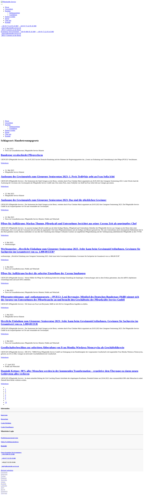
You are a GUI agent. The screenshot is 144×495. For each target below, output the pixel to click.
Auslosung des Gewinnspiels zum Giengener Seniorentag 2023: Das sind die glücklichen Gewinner (53, 200)
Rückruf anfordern (7, 470)
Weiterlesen (5, 163)
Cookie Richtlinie (6, 423)
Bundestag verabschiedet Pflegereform (22, 155)
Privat (7, 7)
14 (6, 402)
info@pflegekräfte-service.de (11, 28)
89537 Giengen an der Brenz (11, 30)
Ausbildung (13, 15)
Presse (7, 18)
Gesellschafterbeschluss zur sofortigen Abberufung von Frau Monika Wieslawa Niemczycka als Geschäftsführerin (62, 347)
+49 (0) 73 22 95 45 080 (9, 26)
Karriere (8, 11)
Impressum (4, 415)
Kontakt (7, 22)
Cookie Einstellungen (7, 427)
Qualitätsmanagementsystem (9, 438)
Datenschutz (4, 419)
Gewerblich (9, 9)
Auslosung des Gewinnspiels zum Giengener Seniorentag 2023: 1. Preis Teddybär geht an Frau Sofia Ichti (58, 176)
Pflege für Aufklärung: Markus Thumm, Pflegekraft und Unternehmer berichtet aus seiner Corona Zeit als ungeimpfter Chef (69, 223)
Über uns (8, 20)
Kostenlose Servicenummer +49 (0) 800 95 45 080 (18, 32)
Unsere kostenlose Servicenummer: (11, 453)
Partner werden (10, 17)
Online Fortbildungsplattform (10, 442)
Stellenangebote (14, 13)
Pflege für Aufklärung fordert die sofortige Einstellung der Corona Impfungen (43, 273)
